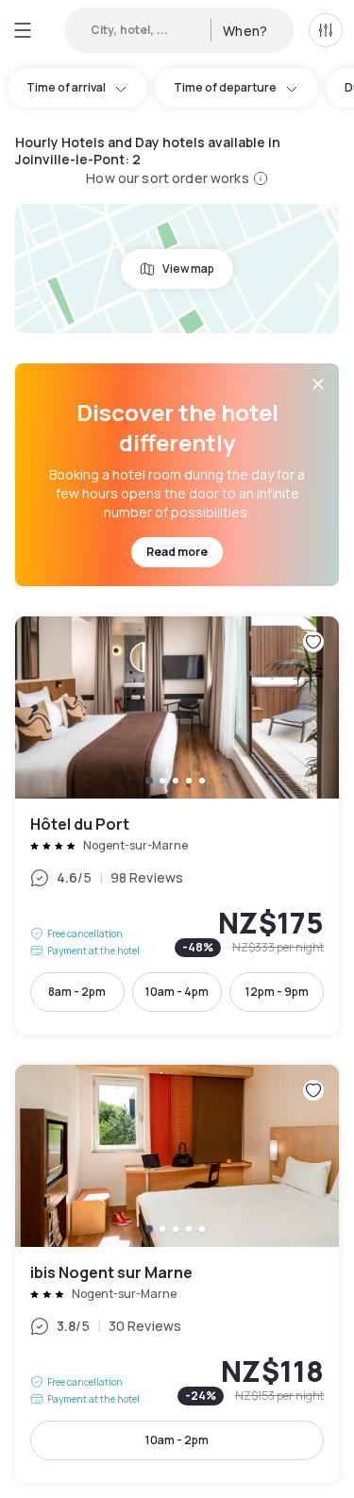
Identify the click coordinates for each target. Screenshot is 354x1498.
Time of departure (225, 87)
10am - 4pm (177, 992)
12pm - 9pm (277, 992)
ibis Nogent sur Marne (177, 1274)
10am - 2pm (177, 1440)
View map (188, 269)
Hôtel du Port (177, 825)
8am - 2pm (77, 992)
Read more (177, 552)
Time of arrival (66, 87)
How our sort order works (167, 178)
